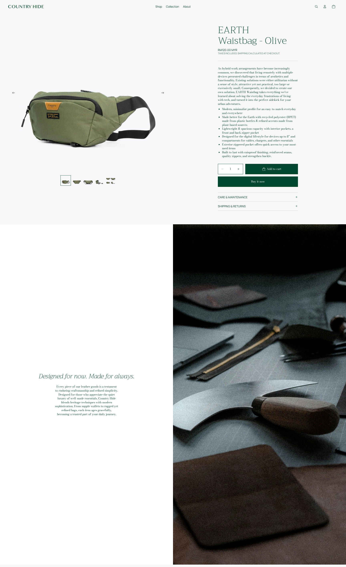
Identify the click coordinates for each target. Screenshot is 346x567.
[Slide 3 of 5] (88, 180)
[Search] (316, 6)
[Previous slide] (12, 93)
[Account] (324, 6)
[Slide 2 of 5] (77, 180)
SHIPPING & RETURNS (232, 206)
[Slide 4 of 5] (99, 180)
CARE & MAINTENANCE (232, 197)
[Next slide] (163, 93)
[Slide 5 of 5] (110, 180)
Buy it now (258, 181)
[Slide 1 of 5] (65, 180)
